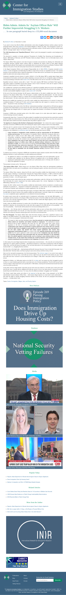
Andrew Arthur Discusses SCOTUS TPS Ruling (21, 468)
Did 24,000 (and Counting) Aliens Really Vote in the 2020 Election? (24, 512)
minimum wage (44, 253)
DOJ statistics (27, 103)
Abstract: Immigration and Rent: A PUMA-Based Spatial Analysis (23, 482)
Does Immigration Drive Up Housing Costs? (18, 479)
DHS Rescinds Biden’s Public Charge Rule (18, 497)
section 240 (26, 79)
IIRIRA (45, 69)
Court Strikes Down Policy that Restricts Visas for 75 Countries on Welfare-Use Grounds (29, 491)
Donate (25, 581)
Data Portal (15, 581)
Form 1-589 (19, 182)
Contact (26, 578)
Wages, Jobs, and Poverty (25, 281)
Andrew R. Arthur (14, 18)
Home (6, 18)
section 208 (32, 91)
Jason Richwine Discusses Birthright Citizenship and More (24, 436)
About (25, 575)
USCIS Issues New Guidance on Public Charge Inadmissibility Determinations (27, 494)
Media (34, 371)
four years (5, 194)
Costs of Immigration (12, 281)
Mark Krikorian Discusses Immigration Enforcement (22, 404)
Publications (15, 575)
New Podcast (34, 286)
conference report (24, 130)
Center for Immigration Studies (28, 7)
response (33, 273)
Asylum (34, 281)
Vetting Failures (16, 583)
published (20, 46)
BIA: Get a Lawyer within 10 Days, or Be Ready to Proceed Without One (25, 509)
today (36, 260)
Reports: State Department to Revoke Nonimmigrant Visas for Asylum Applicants (27, 476)
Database (34, 328)
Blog (13, 578)
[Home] (7, 5)
